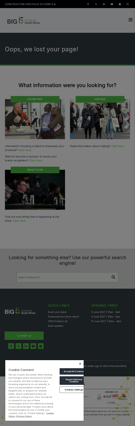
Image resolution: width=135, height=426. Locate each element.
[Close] (80, 364)
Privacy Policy (24, 416)
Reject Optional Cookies (74, 380)
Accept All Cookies (74, 371)
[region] (44, 390)
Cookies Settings (74, 389)
